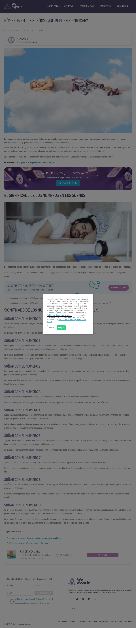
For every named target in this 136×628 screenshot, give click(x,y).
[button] (51, 327)
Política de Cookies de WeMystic (59, 315)
